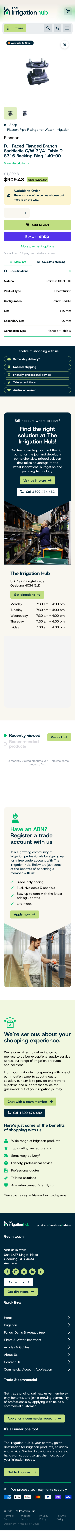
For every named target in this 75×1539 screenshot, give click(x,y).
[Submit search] (48, 28)
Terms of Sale (9, 1517)
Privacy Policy (43, 1517)
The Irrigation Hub (24, 1511)
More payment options (37, 246)
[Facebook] (7, 1271)
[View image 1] (10, 113)
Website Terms (26, 1517)
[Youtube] (24, 1271)
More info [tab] (20, 262)
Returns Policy (61, 1517)
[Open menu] (67, 28)
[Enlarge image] (65, 45)
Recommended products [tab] (24, 744)
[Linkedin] (32, 1271)
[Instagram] (15, 1271)
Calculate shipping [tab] (53, 262)
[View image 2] (24, 113)
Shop (13, 125)
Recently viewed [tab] (24, 735)
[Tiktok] (41, 1271)
